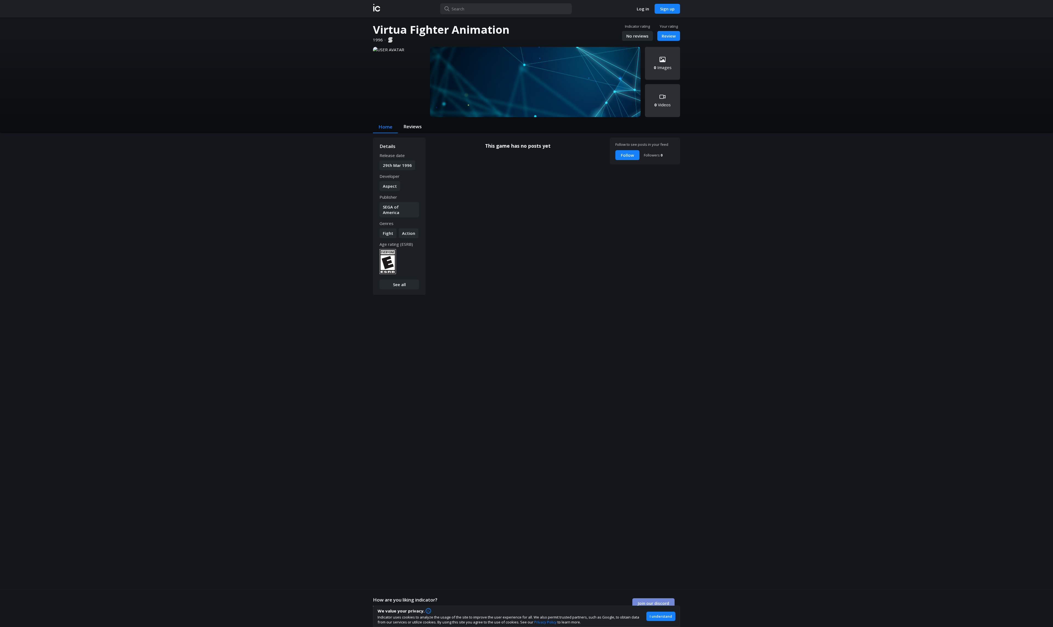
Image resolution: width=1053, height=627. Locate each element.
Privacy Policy (545, 622)
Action (408, 233)
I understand (661, 616)
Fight (388, 233)
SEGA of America (391, 209)
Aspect (390, 186)
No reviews (637, 36)
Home (385, 127)
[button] (376, 8)
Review (669, 36)
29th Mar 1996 (397, 165)
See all (399, 284)
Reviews (412, 126)
